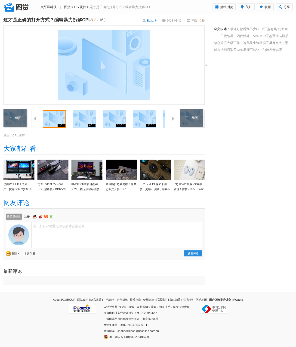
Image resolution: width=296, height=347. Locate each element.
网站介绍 (82, 299)
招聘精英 (188, 299)
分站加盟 (175, 299)
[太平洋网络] (82, 307)
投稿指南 (135, 299)
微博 (41, 216)
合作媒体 (122, 299)
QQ (35, 216)
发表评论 (193, 253)
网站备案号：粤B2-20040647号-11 (125, 325)
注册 (27, 216)
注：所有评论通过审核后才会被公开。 (60, 226)
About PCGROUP (64, 299)
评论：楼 (198, 20)
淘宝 (46, 216)
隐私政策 (96, 299)
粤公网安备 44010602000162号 (129, 337)
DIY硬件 (80, 7)
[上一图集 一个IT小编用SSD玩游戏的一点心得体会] (15, 112)
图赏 (67, 7)
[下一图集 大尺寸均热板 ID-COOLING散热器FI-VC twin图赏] (191, 112)
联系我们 (161, 299)
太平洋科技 (48, 7)
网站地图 (201, 299)
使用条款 (148, 299)
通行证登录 (14, 216)
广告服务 (109, 299)
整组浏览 (226, 7)
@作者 (31, 253)
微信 (52, 216)
